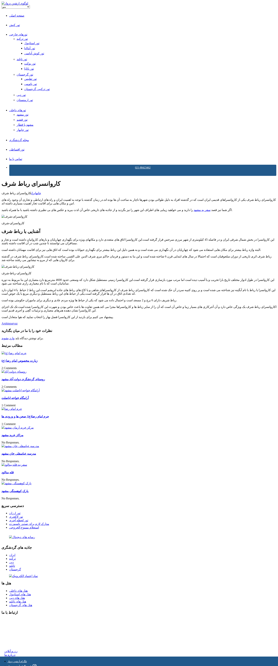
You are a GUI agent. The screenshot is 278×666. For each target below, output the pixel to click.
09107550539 (12, 637)
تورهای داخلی (17, 110)
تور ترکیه (22, 38)
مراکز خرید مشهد (12, 435)
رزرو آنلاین (11, 651)
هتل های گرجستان (20, 605)
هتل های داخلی (18, 590)
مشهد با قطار (25, 124)
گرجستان (15, 569)
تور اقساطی (16, 149)
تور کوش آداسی (34, 53)
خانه (38, 193)
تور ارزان (14, 513)
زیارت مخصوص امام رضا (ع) (20, 360)
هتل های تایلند (17, 601)
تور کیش (14, 25)
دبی (11, 562)
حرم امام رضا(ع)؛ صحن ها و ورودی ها (25, 416)
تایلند (12, 565)
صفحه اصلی (16, 15)
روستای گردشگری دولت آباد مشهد (23, 379)
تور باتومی (30, 84)
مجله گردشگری (19, 140)
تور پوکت (30, 63)
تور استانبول (31, 43)
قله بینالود (8, 472)
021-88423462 (143, 167)
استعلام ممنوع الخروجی (24, 527)
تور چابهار (23, 129)
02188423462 (12, 620)
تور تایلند (22, 59)
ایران (33, 193)
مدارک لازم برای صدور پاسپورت (29, 523)
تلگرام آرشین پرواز (17, 661)
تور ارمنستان (25, 100)
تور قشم (22, 119)
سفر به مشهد (202, 210)
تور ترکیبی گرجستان (37, 89)
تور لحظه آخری (18, 520)
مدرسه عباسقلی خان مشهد (19, 453)
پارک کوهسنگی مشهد (15, 491)
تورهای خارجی (18, 34)
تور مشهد (22, 114)
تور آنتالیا (29, 48)
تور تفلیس (30, 78)
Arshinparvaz (10, 323)
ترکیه (12, 558)
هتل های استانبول (20, 594)
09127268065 (12, 633)
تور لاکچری (16, 516)
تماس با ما (15, 159)
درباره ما (9, 654)
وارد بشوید (8, 338)
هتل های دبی (17, 598)
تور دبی (21, 95)
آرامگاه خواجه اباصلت (15, 397)
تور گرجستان (25, 74)
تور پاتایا (29, 68)
